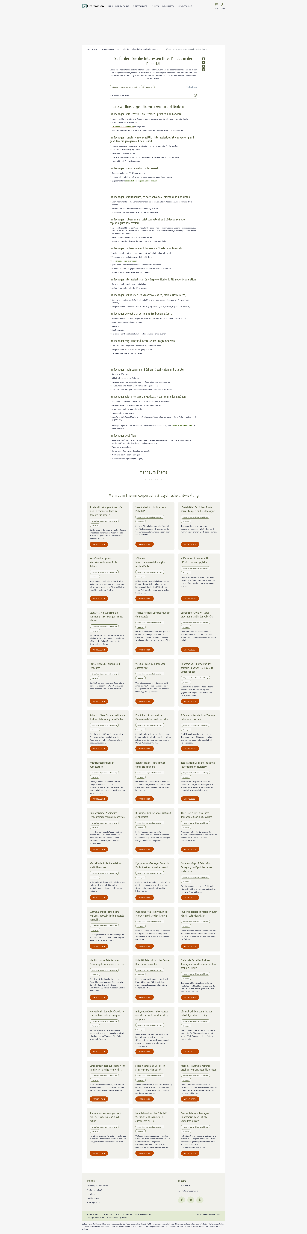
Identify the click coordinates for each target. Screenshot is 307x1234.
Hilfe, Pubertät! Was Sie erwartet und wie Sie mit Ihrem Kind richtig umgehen (151, 1015)
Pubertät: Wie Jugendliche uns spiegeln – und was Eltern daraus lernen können (197, 667)
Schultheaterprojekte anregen (124, 260)
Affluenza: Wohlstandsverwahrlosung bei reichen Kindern (150, 562)
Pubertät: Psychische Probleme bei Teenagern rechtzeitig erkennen (152, 913)
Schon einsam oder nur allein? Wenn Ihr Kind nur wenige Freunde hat (107, 1067)
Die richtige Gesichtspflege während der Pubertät (153, 814)
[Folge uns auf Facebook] (181, 1200)
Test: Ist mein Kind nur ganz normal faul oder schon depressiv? (198, 764)
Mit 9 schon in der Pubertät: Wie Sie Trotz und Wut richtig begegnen (107, 1013)
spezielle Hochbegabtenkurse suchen (141, 180)
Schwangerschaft (185, 6)
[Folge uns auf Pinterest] (200, 1200)
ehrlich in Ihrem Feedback (182, 425)
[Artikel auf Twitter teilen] (203, 62)
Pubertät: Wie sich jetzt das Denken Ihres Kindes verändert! (152, 962)
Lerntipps (155, 6)
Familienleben (168, 6)
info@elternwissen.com (188, 1190)
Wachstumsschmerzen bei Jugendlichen (102, 764)
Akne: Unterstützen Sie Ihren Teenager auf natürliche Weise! (196, 814)
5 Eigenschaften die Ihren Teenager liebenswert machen (198, 717)
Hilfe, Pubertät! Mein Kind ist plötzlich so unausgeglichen (195, 560)
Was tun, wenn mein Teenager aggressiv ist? (150, 665)
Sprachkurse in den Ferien (123, 126)
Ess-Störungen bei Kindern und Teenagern (105, 665)
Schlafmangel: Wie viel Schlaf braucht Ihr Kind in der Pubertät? (197, 614)
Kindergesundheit (140, 6)
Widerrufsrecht (93, 1214)
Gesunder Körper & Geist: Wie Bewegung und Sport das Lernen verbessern (197, 867)
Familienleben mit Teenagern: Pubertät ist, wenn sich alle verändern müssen (195, 1116)
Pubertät (125, 49)
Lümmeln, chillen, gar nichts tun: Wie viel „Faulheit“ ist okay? (197, 1013)
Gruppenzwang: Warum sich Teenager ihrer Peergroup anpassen (107, 814)
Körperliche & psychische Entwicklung (146, 49)
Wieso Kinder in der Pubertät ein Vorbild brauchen (106, 865)
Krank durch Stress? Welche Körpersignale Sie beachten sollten (152, 717)
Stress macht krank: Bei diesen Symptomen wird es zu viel (150, 1067)
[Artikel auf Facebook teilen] (203, 58)
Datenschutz (108, 1214)
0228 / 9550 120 (185, 1185)
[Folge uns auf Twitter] (190, 1200)
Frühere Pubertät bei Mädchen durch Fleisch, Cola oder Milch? (199, 913)
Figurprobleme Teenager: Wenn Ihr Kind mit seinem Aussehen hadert (152, 865)
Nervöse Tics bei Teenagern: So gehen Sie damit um (150, 764)
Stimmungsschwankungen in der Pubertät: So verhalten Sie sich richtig (105, 1116)
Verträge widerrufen (95, 1217)
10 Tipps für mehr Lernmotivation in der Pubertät (152, 614)
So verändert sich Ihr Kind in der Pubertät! (151, 509)
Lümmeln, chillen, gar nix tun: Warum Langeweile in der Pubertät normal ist (107, 915)
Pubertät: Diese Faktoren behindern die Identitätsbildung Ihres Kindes (107, 717)
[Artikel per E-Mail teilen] (203, 66)
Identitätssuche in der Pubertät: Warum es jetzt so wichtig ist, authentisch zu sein (151, 1116)
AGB (118, 1214)
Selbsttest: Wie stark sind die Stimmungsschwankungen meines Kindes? (106, 616)
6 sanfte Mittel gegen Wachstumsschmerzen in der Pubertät (104, 562)
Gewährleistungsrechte (117, 1217)
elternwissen (92, 49)
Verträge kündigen (143, 1214)
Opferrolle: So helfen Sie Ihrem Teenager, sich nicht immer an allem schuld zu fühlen (198, 964)
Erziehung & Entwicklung (118, 6)
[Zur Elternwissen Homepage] (93, 6)
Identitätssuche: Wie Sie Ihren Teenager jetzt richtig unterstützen (107, 962)
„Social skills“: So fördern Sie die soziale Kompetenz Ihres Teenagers (198, 509)
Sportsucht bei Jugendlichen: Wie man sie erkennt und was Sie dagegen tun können (106, 511)
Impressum (127, 1214)
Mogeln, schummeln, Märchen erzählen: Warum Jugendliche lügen (198, 1067)
